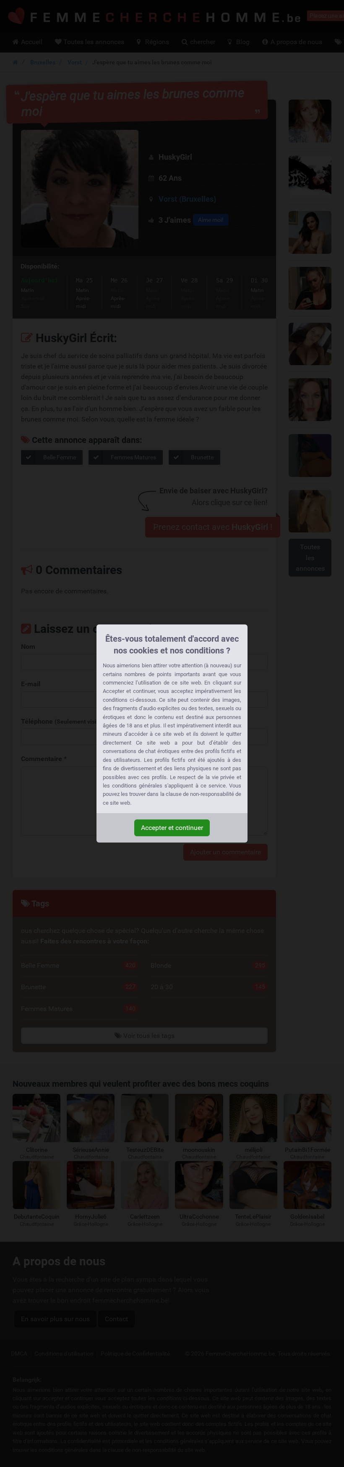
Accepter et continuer (172, 828)
